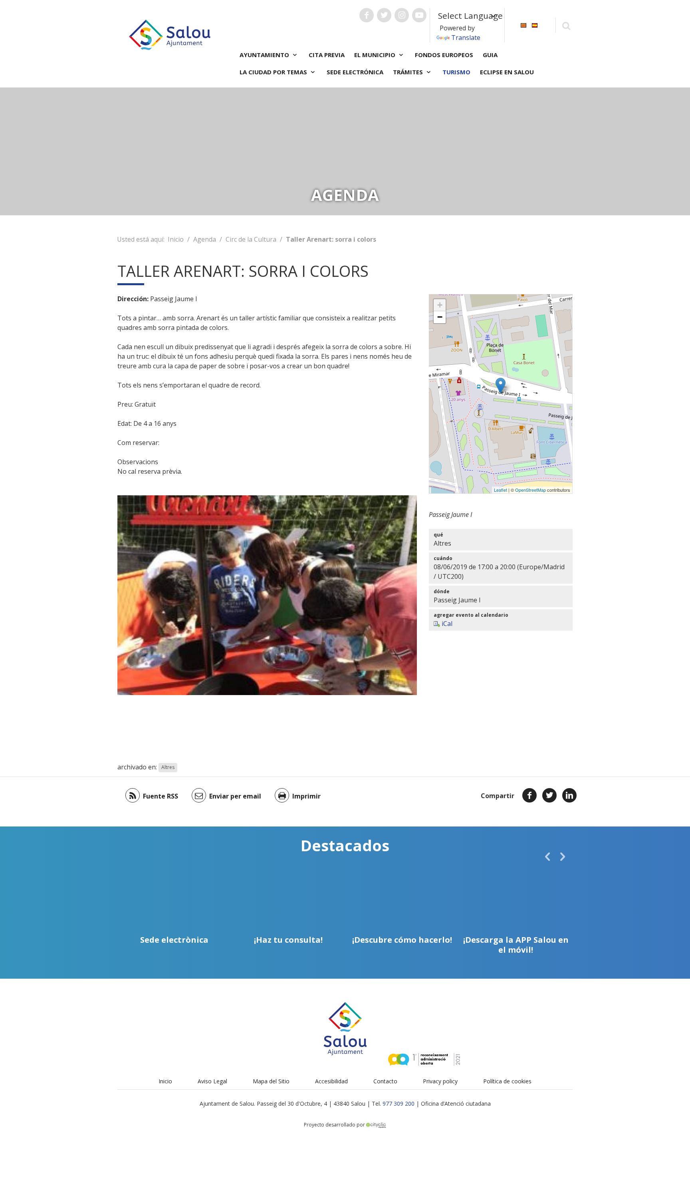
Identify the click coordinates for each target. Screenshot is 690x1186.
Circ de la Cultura (251, 239)
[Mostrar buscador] (566, 25)
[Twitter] (549, 795)
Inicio (176, 239)
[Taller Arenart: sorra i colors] (501, 385)
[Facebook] (529, 795)
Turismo (456, 72)
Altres (167, 767)
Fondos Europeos (444, 55)
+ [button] (439, 305)
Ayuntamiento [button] (265, 55)
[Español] (534, 24)
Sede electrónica (355, 72)
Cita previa (327, 55)
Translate (465, 37)
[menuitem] (523, 24)
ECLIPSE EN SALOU (507, 72)
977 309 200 (398, 1103)
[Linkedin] (569, 795)
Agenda (204, 239)
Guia (490, 55)
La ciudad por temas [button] (274, 72)
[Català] (523, 24)
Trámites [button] (408, 72)
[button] (547, 856)
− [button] (439, 317)
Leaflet (500, 490)
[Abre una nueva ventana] (366, 15)
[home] (169, 34)
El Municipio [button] (375, 55)
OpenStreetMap (530, 490)
